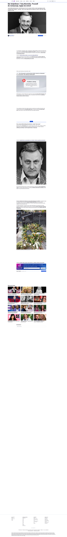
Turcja (23, 519)
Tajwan (23, 522)
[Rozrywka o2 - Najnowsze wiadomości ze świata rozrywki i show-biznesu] (15, 1)
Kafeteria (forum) (13, 518)
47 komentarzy (41, 35)
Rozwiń (31, 121)
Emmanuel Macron (46, 520)
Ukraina (23, 518)
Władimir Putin (46, 519)
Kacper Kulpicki (11, 35)
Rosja (23, 520)
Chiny (34, 520)
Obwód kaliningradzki (36, 519)
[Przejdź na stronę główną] (12, 1)
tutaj (24, 535)
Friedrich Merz (46, 523)
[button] (50, 1)
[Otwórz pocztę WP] (47, 1)
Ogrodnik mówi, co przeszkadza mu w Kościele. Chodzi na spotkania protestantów (32, 140)
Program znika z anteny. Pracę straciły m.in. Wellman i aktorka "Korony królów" (32, 262)
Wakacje (34, 523)
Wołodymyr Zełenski (47, 522)
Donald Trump (46, 518)
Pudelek (12, 520)
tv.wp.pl (12, 519)
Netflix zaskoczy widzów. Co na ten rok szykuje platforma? (29, 55)
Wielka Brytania (24, 525)
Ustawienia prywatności (36, 530)
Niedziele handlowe (35, 518)
